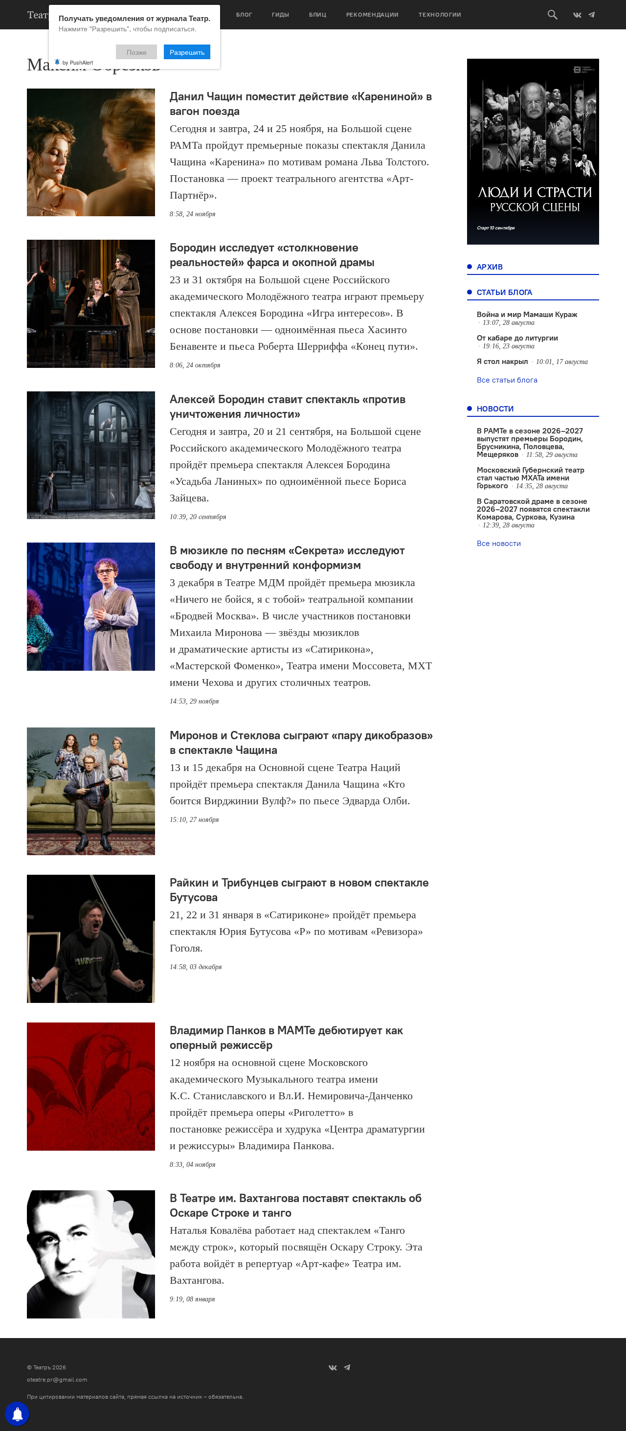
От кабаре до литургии (517, 337)
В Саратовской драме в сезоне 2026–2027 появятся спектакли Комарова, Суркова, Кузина (533, 509)
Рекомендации (372, 14)
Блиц (318, 14)
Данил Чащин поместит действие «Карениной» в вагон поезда (301, 103)
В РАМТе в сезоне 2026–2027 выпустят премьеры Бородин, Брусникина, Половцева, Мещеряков (530, 442)
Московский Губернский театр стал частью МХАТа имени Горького (530, 477)
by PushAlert (78, 62)
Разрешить (187, 52)
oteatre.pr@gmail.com (57, 1379)
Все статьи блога (507, 380)
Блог (244, 14)
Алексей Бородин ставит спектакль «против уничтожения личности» (287, 406)
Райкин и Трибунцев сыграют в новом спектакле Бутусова (299, 889)
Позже (137, 52)
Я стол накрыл (502, 361)
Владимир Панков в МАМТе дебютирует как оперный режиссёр (286, 1037)
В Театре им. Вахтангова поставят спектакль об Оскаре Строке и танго (296, 1205)
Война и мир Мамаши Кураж (527, 314)
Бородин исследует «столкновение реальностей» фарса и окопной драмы (272, 254)
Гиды (281, 14)
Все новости (499, 543)
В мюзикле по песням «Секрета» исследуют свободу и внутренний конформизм (287, 557)
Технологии (440, 14)
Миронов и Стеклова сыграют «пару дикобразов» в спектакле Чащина (301, 742)
